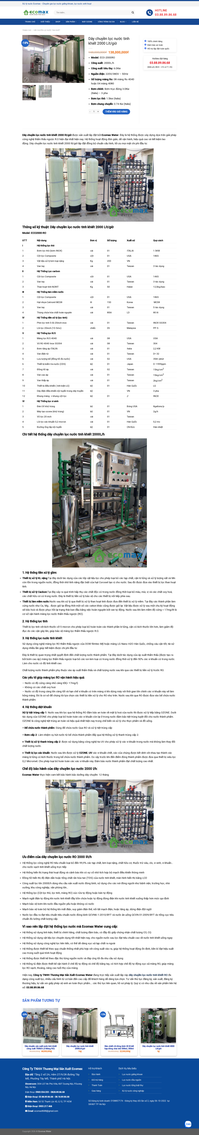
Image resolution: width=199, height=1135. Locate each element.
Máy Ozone (87, 22)
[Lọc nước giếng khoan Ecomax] (35, 12)
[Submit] (133, 12)
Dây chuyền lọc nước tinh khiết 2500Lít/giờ (79, 1047)
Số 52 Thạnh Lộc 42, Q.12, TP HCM (54, 1101)
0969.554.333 (42, 1092)
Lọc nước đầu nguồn (131, 1080)
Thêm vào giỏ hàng (116, 111)
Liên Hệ (135, 22)
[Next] (79, 59)
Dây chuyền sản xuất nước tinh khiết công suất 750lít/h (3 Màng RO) (41, 1047)
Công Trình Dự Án (106, 22)
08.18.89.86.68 (62, 1097)
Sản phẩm (70, 22)
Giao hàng (96, 1091)
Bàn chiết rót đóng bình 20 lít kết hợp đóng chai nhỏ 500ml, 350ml (119, 1047)
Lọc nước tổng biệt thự (132, 1085)
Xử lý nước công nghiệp (133, 1091)
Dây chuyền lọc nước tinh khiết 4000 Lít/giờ (158, 1047)
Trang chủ (30, 22)
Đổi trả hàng (97, 1080)
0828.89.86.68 (58, 1092)
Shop (58, 22)
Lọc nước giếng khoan (132, 1074)
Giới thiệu (45, 22)
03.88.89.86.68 (46, 1097)
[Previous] (27, 59)
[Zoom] (26, 79)
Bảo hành (96, 1074)
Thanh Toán (97, 1085)
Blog (122, 22)
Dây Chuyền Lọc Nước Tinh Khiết (47, 30)
